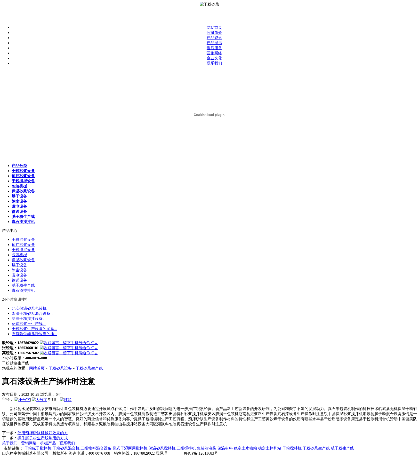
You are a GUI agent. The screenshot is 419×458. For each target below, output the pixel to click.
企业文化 (214, 58)
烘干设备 (19, 265)
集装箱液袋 (206, 448)
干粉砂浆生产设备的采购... (34, 329)
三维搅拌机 (186, 448)
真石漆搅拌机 (23, 290)
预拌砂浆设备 (23, 245)
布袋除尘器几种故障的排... (34, 334)
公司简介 (214, 33)
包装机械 (19, 255)
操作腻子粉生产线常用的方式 (42, 438)
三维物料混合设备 (96, 448)
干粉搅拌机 (292, 448)
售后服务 (214, 48)
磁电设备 (19, 275)
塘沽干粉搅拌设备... (29, 318)
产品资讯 (214, 38)
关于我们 (9, 443)
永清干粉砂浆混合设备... (32, 313)
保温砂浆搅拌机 (162, 448)
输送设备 (19, 280)
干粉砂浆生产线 (89, 368)
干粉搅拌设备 (23, 250)
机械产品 (48, 443)
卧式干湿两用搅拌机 (130, 448)
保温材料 (225, 448)
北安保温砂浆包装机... (30, 308)
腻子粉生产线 (23, 285)
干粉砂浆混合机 (66, 448)
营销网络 (214, 53)
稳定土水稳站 (245, 448)
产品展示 (214, 43)
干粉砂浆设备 (23, 239)
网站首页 (214, 27)
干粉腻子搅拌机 (37, 448)
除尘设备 (19, 270)
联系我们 (214, 63)
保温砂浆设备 (23, 260)
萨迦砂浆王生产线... (29, 324)
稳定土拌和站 (269, 448)
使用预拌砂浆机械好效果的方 (42, 433)
